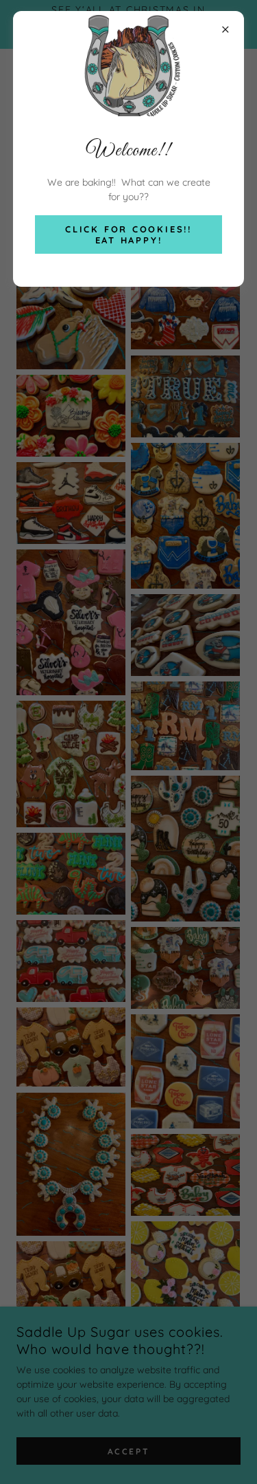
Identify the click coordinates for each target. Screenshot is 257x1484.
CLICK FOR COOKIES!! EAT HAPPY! (128, 234)
